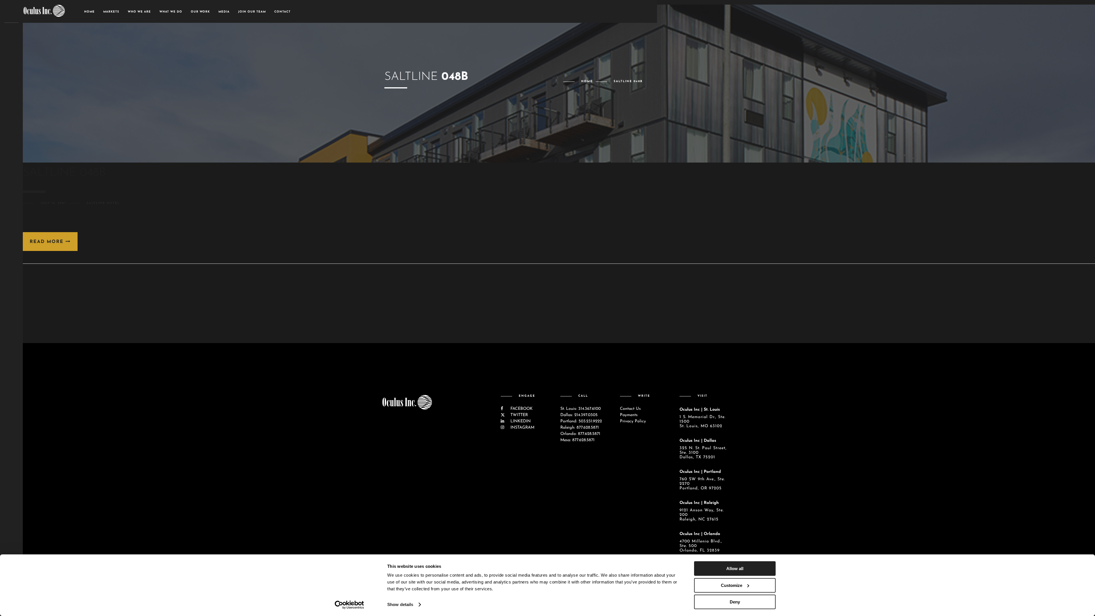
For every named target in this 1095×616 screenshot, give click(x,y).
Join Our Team (252, 11)
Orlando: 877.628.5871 (580, 434)
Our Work (200, 11)
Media (224, 11)
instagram (521, 427)
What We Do (170, 11)
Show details (400, 604)
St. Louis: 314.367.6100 (580, 409)
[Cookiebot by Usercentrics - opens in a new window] (349, 605)
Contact (282, 11)
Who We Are (139, 11)
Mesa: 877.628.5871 (577, 440)
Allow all (734, 568)
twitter (518, 415)
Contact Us (630, 409)
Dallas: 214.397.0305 (579, 415)
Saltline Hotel (103, 203)
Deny (735, 601)
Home (89, 11)
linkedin (520, 421)
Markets (111, 11)
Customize (731, 585)
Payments (629, 415)
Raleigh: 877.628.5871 (579, 427)
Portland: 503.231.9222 (581, 421)
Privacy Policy (633, 421)
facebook (521, 409)
